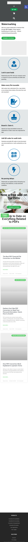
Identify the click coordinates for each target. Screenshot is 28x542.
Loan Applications (14, 527)
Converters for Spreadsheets (14, 523)
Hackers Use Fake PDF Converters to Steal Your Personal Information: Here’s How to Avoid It (12, 311)
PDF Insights (9, 29)
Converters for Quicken (14, 525)
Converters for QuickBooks (14, 518)
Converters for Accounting (14, 521)
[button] (14, 18)
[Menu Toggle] (14, 6)
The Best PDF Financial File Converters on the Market (12, 257)
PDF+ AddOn (14, 529)
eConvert (14, 537)
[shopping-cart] (14, 13)
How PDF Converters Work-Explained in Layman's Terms (12, 365)
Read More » (5, 269)
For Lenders (14, 539)
